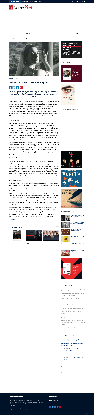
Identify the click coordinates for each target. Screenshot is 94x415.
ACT (56, 34)
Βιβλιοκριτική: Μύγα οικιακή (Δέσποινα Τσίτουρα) (72, 308)
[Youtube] (84, 1)
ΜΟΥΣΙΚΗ (41, 34)
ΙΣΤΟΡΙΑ (63, 34)
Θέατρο (10, 78)
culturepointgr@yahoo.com (58, 403)
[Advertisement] (47, 21)
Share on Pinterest (21, 87)
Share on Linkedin (17, 87)
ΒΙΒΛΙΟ (34, 34)
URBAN (70, 34)
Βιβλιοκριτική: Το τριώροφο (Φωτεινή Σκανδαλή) (72, 301)
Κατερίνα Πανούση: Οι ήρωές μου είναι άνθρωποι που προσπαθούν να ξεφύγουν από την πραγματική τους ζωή (73, 322)
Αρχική (10, 34)
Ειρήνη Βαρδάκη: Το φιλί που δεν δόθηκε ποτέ (31, 1)
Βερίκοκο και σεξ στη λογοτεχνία (68, 327)
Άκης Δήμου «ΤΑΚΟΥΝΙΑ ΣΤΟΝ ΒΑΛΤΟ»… (33, 242)
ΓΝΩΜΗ (28, 34)
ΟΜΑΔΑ (77, 34)
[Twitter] (79, 1)
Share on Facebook (10, 87)
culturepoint (64, 343)
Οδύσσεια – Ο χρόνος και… (50, 241)
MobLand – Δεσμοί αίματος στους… (16, 242)
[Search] (72, 1)
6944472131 (56, 400)
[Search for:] (65, 1)
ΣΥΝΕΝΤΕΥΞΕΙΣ (18, 34)
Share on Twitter (13, 87)
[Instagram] (81, 1)
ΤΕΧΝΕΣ (49, 34)
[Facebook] (77, 1)
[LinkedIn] (82, 1)
